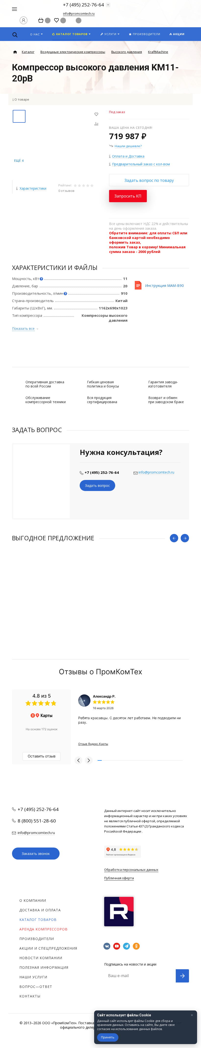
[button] (78, 760)
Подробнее (100, 625)
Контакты (29, 996)
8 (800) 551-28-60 (37, 821)
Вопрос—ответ (35, 986)
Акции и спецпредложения (48, 948)
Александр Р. (104, 696)
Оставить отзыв (41, 756)
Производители (36, 938)
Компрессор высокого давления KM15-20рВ (51, 598)
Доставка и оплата (40, 910)
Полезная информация (43, 967)
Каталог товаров (38, 919)
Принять (107, 1037)
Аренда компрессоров (43, 929)
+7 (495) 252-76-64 (83, 4)
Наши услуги (33, 977)
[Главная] (15, 52)
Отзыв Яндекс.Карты (93, 744)
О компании (32, 900)
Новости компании (40, 957)
